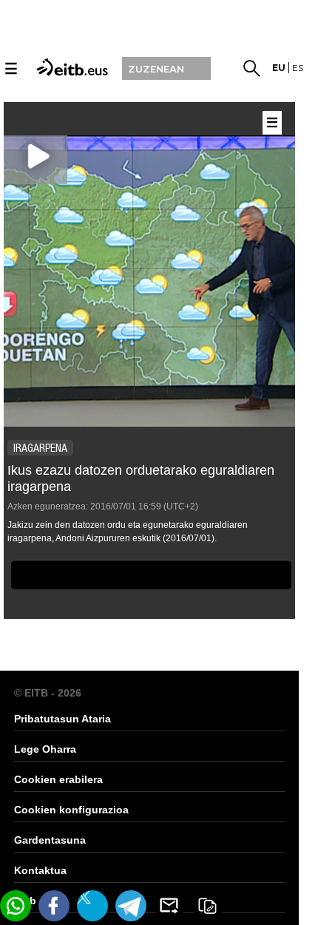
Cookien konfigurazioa (71, 810)
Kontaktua (40, 870)
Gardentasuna (50, 840)
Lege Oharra (45, 749)
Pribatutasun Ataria (62, 719)
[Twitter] (92, 905)
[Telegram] (130, 905)
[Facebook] (54, 905)
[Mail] (169, 905)
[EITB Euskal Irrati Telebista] (70, 66)
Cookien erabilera (58, 779)
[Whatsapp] (15, 905)
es (297, 67)
